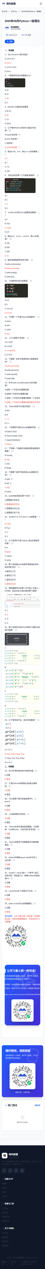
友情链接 (5, 1246)
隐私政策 (4, 1263)
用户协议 (13, 1263)
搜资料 (4, 1188)
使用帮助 (5, 1237)
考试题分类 (6, 1217)
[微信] (4, 1170)
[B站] (16, 1170)
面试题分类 (6, 1221)
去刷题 (4, 1184)
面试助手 (5, 1212)
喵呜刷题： (9, 916)
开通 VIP (5, 1196)
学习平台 (5, 1208)
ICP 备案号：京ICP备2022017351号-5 (28, 1263)
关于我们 (5, 1233)
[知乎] (22, 1170)
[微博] (10, 1170)
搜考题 (4, 1192)
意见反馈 (5, 1241)
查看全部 (37, 1105)
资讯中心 (14, 11)
